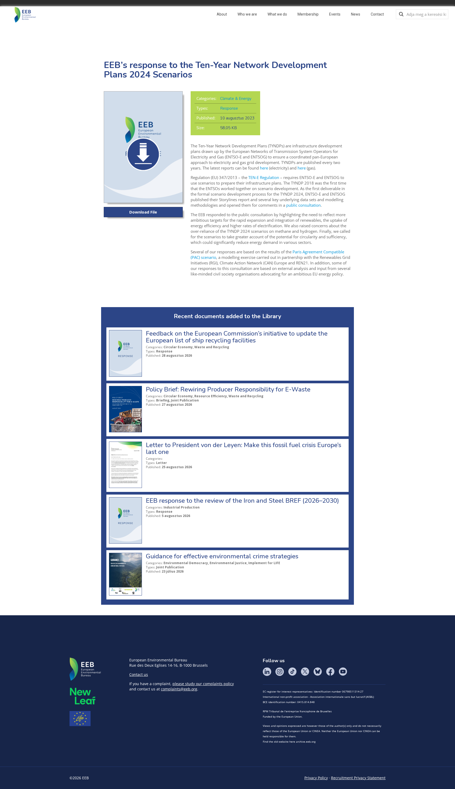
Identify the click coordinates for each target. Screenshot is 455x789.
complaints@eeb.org (179, 688)
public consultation (303, 205)
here (264, 168)
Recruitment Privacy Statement (358, 777)
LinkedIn (267, 671)
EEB (85, 669)
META (83, 696)
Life (80, 718)
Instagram (279, 671)
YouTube (343, 671)
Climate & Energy (235, 98)
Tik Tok (292, 671)
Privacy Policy (316, 777)
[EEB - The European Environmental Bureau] (25, 14)
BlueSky (317, 671)
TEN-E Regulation (263, 177)
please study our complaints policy (203, 683)
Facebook (330, 671)
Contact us (138, 674)
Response (229, 108)
